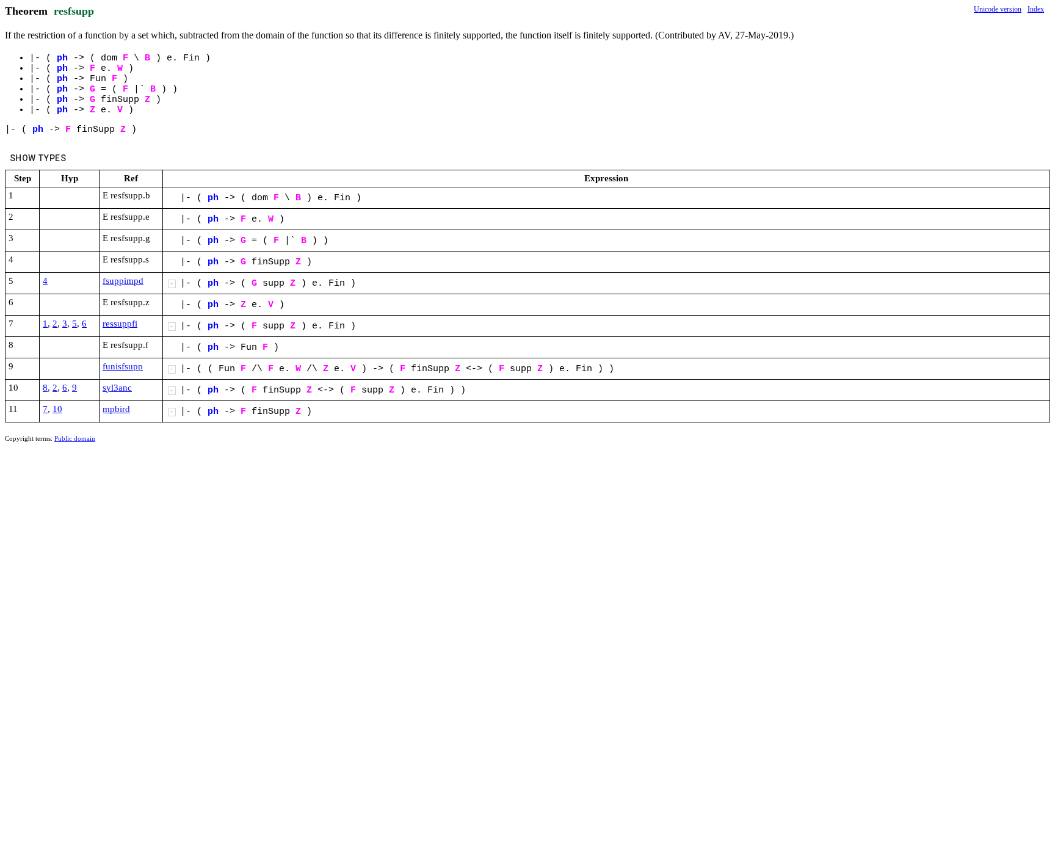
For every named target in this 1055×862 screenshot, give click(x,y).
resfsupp (74, 11)
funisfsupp (123, 366)
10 (57, 409)
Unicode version (997, 9)
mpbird (116, 409)
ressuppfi (120, 323)
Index (1036, 9)
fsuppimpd (123, 281)
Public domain (74, 438)
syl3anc (117, 388)
